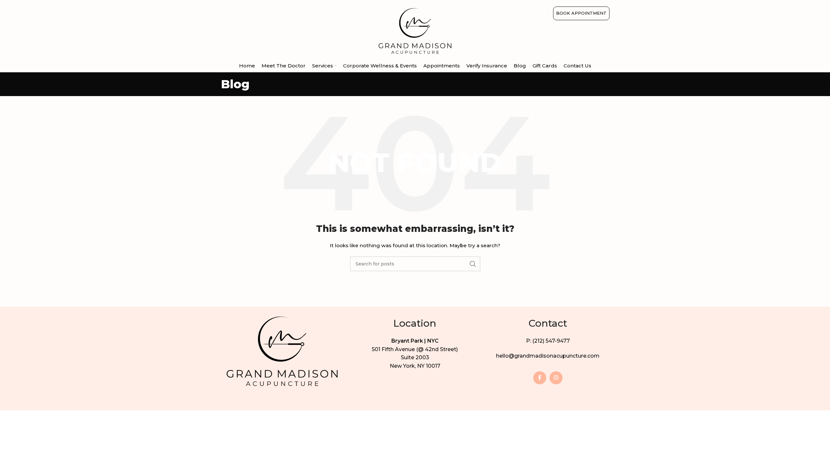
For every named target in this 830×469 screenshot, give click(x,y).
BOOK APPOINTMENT (581, 13)
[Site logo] (415, 31)
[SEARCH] (472, 263)
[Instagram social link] (556, 377)
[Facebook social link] (539, 377)
